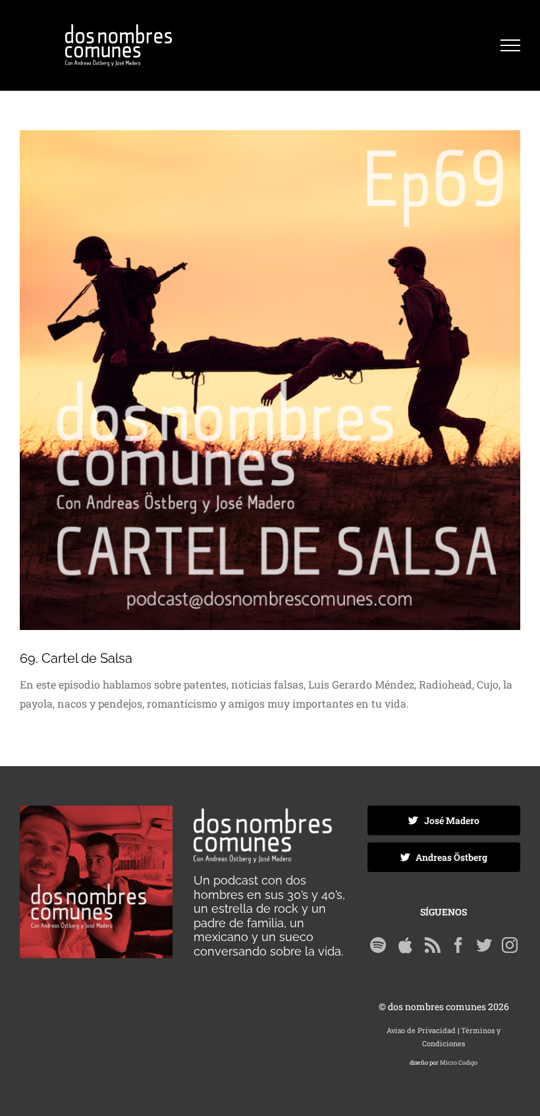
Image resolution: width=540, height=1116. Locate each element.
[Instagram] (510, 945)
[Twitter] (484, 945)
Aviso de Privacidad (421, 1030)
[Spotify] (378, 945)
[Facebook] (458, 945)
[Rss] (433, 945)
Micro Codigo (458, 1062)
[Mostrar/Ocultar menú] (510, 45)
